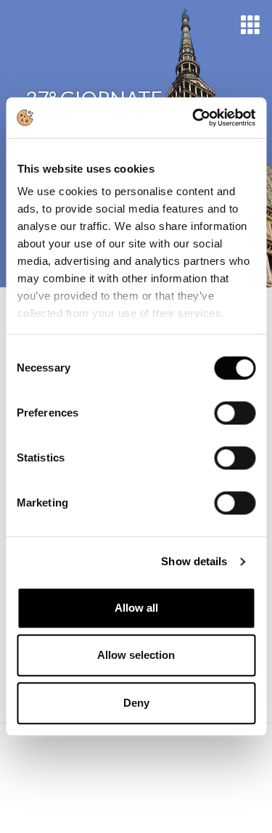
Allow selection (136, 655)
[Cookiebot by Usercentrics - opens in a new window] (193, 117)
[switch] (234, 412)
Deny (136, 703)
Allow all (136, 608)
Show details (194, 561)
